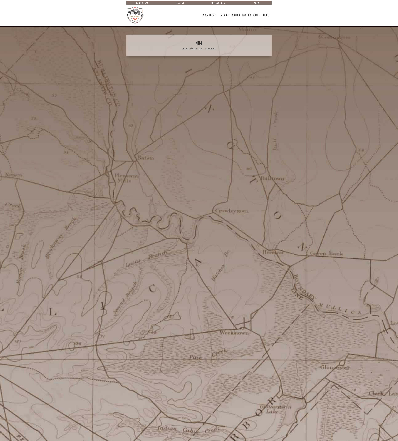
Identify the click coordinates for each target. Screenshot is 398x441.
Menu (256, 2)
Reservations (218, 2)
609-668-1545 (142, 2)
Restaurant (209, 15)
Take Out (179, 2)
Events (224, 15)
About (266, 15)
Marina (236, 15)
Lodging (246, 15)
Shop (256, 15)
